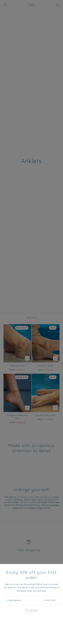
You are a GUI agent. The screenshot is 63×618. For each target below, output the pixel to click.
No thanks (31, 610)
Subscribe (50, 600)
